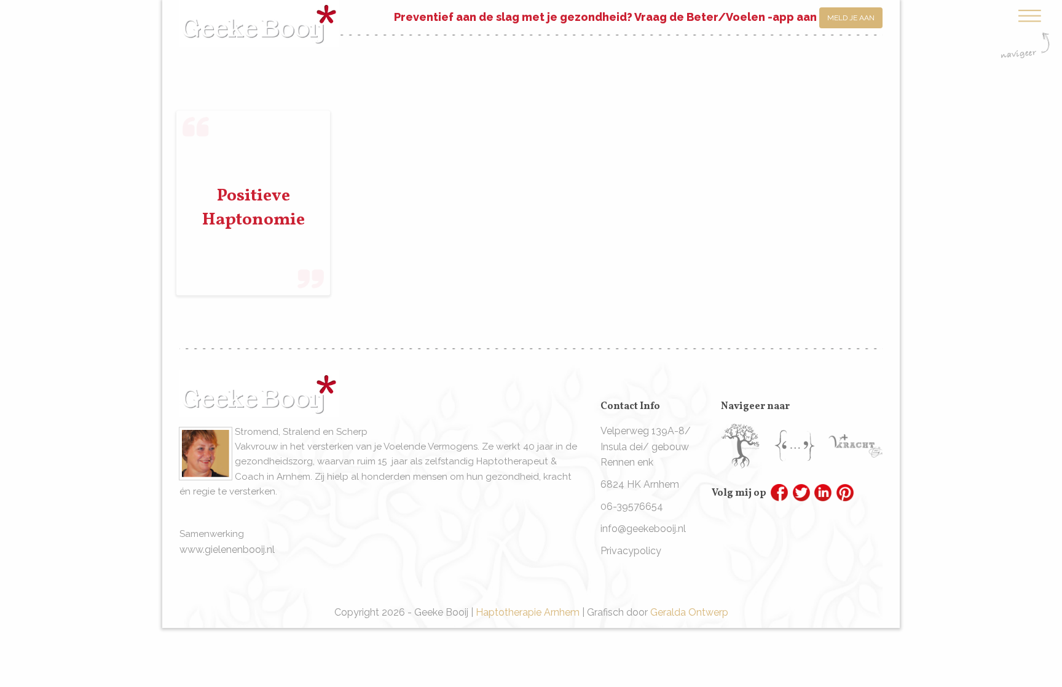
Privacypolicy (630, 551)
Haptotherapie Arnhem (528, 612)
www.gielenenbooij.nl (227, 549)
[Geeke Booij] (259, 14)
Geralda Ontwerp (689, 612)
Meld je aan (851, 18)
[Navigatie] (1025, 32)
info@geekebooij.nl (643, 528)
